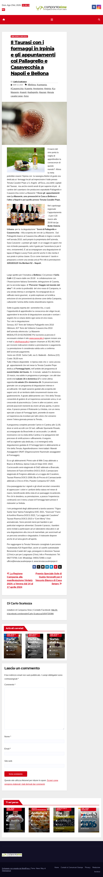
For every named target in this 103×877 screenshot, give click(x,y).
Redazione (96, 867)
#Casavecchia (17, 89)
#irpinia (47, 89)
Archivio (97, 872)
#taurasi (42, 92)
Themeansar (6, 871)
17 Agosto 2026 (64, 821)
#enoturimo (38, 89)
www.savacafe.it (36, 338)
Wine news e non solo (19, 36)
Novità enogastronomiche (39, 809)
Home (57, 867)
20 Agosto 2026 (39, 821)
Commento (9, 685)
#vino (26, 96)
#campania (42, 85)
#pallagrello (33, 92)
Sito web (8, 761)
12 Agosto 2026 (89, 821)
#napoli (23, 92)
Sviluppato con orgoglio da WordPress (16, 868)
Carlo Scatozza (20, 82)
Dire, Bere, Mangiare (11, 809)
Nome (7, 737)
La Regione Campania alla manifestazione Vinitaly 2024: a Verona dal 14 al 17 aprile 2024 (20, 580)
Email (7, 749)
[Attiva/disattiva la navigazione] (52, 19)
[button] (99, 20)
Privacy (87, 867)
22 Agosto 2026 (15, 821)
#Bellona (32, 85)
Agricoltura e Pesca (62, 809)
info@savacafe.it (22, 342)
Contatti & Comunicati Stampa (72, 867)
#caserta (28, 89)
